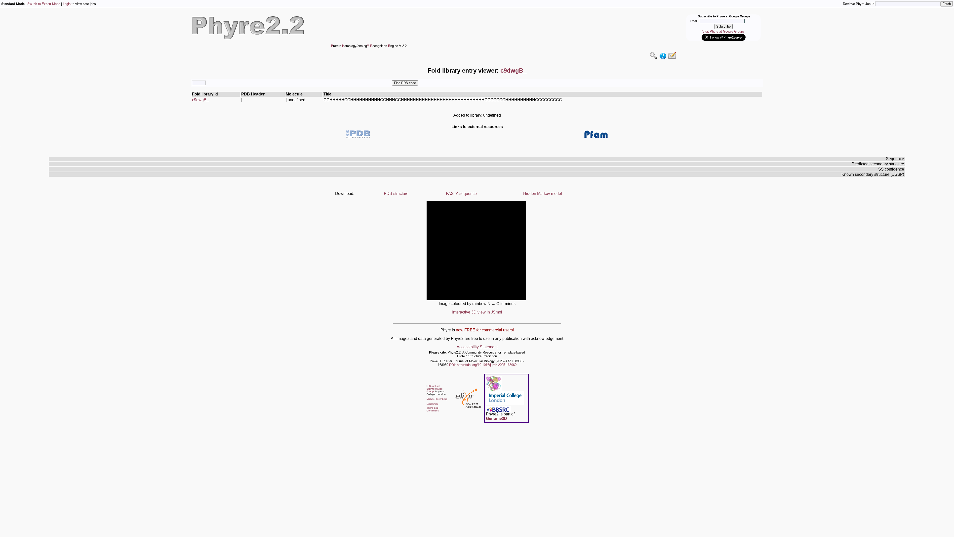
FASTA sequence (461, 193)
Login (67, 4)
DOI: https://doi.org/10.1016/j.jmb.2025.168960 (483, 365)
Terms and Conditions (433, 409)
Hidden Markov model (542, 193)
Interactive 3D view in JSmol (477, 312)
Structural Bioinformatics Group (434, 389)
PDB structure (396, 193)
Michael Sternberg (437, 399)
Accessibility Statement (477, 347)
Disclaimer (432, 404)
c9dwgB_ (200, 100)
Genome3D (496, 418)
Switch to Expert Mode (43, 4)
